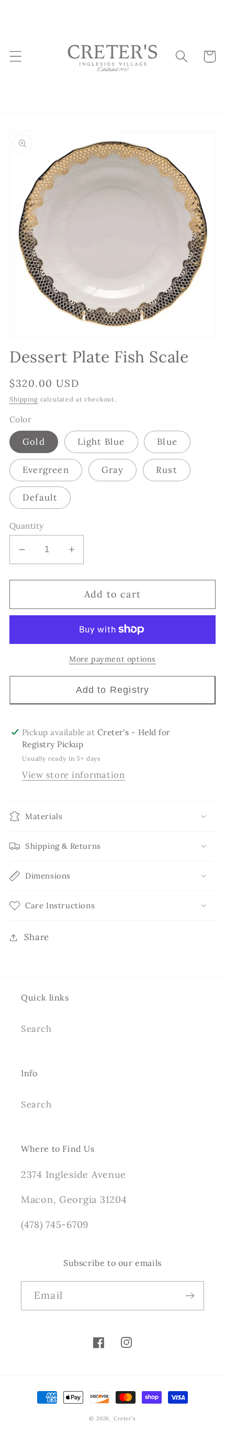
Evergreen (45, 470)
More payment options (112, 659)
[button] (16, 56)
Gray (113, 470)
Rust (166, 470)
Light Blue (101, 441)
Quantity (26, 525)
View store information (73, 775)
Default (40, 497)
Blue (167, 441)
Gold (33, 441)
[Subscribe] (190, 1295)
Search (36, 1028)
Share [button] (36, 937)
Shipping (23, 399)
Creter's (125, 1418)
